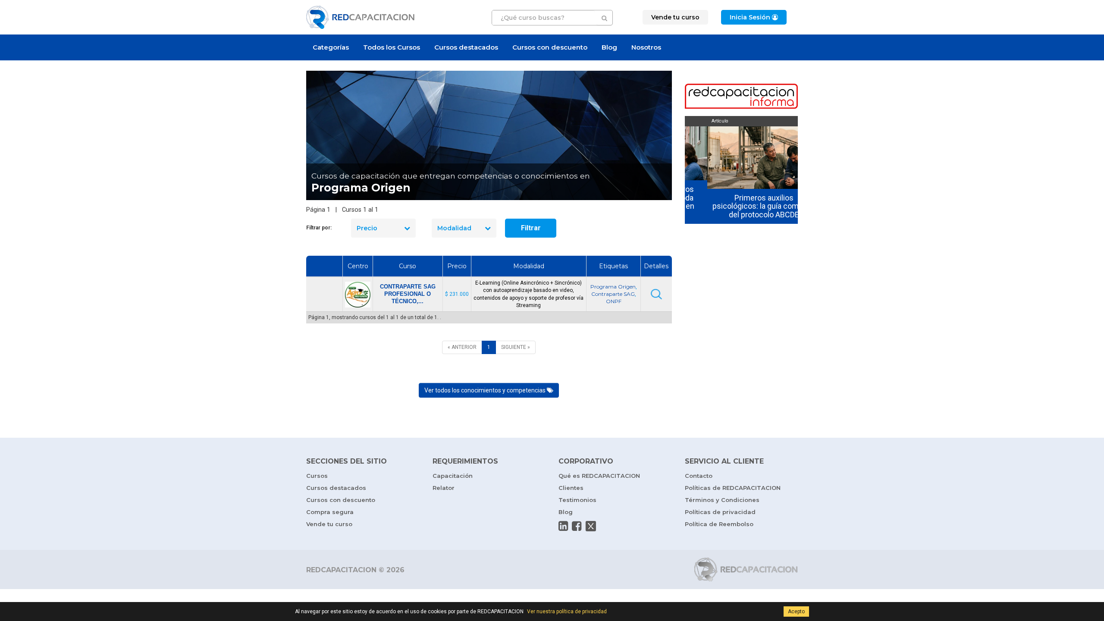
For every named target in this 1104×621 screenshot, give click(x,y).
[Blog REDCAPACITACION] (741, 97)
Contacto (698, 475)
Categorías (331, 47)
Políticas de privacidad (720, 511)
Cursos (317, 475)
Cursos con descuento (549, 47)
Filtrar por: (319, 228)
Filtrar (531, 228)
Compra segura (330, 511)
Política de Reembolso (719, 524)
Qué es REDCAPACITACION (599, 475)
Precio (367, 228)
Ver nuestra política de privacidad (567, 611)
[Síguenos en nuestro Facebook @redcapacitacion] (576, 526)
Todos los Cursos (391, 47)
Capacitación (453, 475)
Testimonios (577, 499)
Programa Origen (613, 286)
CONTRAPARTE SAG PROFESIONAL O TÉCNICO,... (408, 293)
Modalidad (454, 228)
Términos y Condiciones (722, 499)
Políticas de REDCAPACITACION (733, 487)
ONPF (613, 301)
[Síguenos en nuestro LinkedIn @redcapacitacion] (563, 526)
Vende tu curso (329, 524)
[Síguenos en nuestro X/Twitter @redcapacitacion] (590, 526)
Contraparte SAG (613, 294)
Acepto (796, 611)
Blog (609, 47)
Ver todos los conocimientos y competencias (485, 390)
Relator (444, 487)
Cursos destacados (466, 47)
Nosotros (646, 47)
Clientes (570, 487)
